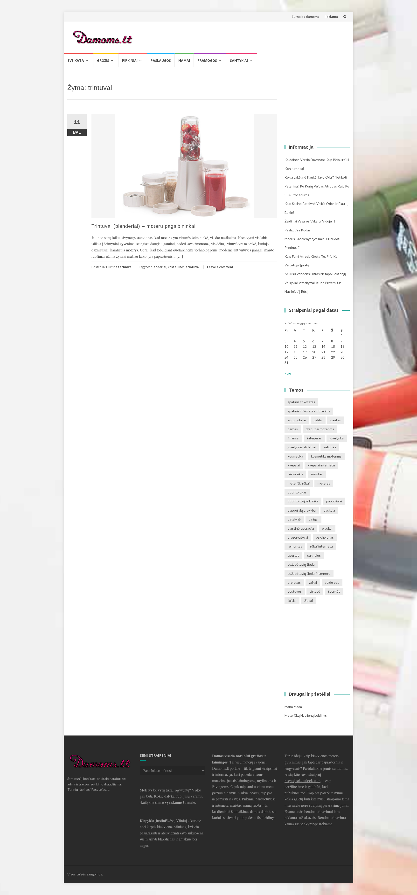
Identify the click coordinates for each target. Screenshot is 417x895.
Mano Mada (293, 707)
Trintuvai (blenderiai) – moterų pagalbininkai (143, 226)
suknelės (314, 555)
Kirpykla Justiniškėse (157, 820)
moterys (324, 483)
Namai (184, 60)
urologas (294, 582)
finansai (293, 438)
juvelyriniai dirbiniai (302, 447)
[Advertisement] (258, 36)
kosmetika (295, 456)
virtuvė (315, 591)
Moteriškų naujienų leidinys (306, 715)
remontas (295, 546)
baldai (318, 420)
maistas (317, 474)
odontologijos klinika (303, 501)
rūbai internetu (321, 546)
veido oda (332, 582)
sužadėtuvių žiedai (301, 564)
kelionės (330, 447)
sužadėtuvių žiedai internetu (309, 573)
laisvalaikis (295, 474)
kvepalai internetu (321, 465)
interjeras (314, 438)
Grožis (103, 60)
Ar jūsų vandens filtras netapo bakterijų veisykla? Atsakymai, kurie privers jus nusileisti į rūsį (315, 282)
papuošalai (334, 501)
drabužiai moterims (320, 429)
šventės (334, 591)
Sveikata (76, 60)
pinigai (313, 519)
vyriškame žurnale (180, 802)
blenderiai (158, 267)
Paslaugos (161, 60)
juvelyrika (337, 438)
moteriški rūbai (299, 483)
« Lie (288, 373)
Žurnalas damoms (305, 16)
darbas (293, 429)
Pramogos (207, 60)
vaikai (313, 582)
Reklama (331, 16)
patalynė (294, 519)
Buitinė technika (118, 267)
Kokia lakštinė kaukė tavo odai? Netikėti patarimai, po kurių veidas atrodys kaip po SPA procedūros (317, 186)
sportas (293, 555)
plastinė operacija (301, 528)
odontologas (297, 492)
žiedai (308, 600)
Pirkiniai (130, 60)
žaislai (292, 600)
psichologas (325, 537)
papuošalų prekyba (302, 510)
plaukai (327, 528)
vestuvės (295, 591)
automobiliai (297, 420)
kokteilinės (176, 267)
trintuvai (193, 267)
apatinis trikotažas (301, 402)
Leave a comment (220, 267)
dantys (335, 420)
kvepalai (294, 465)
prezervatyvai (298, 537)
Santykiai (239, 60)
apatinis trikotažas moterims (309, 411)
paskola (329, 510)
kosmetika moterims (326, 456)
